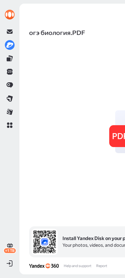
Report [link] (101, 266)
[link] (10, 14)
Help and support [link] (77, 266)
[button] (10, 125)
